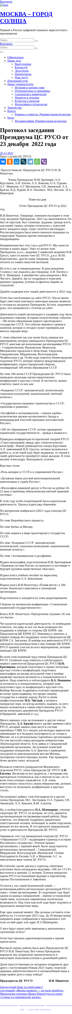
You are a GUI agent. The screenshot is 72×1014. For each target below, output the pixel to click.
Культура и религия (27, 100)
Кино (10, 117)
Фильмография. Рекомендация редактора (40, 121)
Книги (11, 111)
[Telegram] (30, 162)
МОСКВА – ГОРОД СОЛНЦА (26, 17)
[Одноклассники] (10, 162)
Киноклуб (21, 67)
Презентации (23, 74)
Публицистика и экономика (32, 90)
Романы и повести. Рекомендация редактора (43, 114)
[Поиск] (36, 41)
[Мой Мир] (17, 162)
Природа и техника (27, 97)
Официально (15, 57)
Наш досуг (21, 77)
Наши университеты (20, 84)
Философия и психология (31, 104)
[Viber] (44, 162)
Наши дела (14, 60)
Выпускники (23, 64)
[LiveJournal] (23, 162)
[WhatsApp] (37, 162)
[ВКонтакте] (3, 162)
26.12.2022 (6, 153)
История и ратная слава (29, 87)
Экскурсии (22, 70)
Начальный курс (17, 80)
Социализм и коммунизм (30, 94)
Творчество (14, 107)
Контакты (6, 1)
